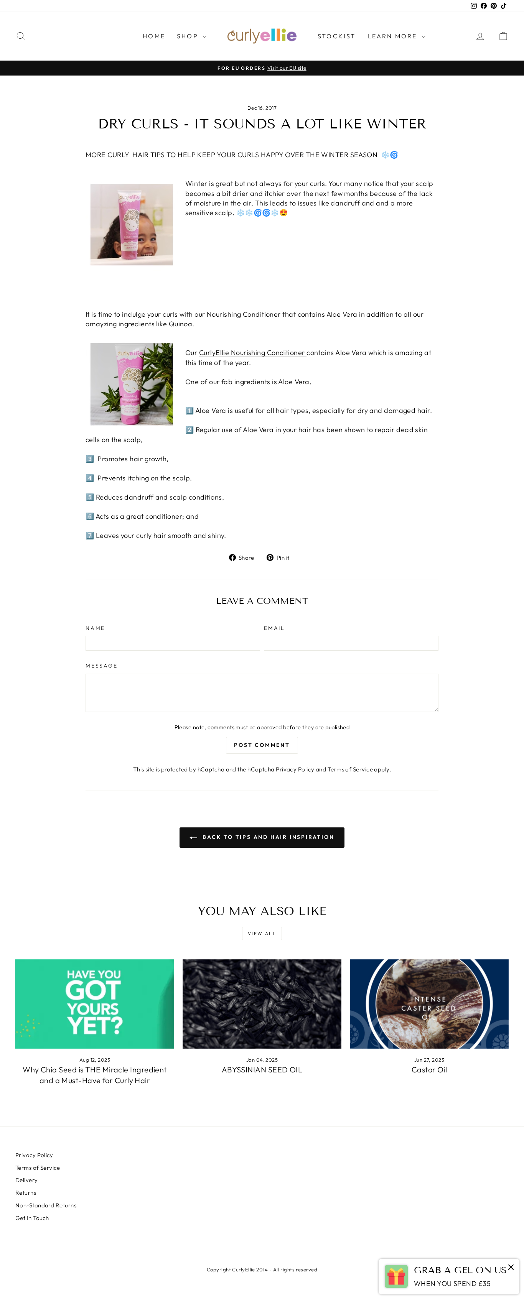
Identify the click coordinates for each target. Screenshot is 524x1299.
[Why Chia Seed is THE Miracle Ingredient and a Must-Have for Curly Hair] (94, 1004)
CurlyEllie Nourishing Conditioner (252, 352)
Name (95, 628)
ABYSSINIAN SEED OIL (262, 1069)
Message (102, 665)
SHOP (189, 36)
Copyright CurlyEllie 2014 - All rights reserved (262, 1269)
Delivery (26, 1180)
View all (262, 933)
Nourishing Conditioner (244, 314)
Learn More (393, 36)
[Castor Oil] (429, 1004)
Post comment (262, 745)
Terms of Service (350, 769)
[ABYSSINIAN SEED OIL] (262, 1004)
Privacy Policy (295, 769)
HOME (154, 36)
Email (274, 628)
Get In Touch (32, 1218)
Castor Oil (429, 1069)
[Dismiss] (511, 1267)
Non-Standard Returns (45, 1205)
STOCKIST (337, 36)
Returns (25, 1192)
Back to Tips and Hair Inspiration (267, 837)
